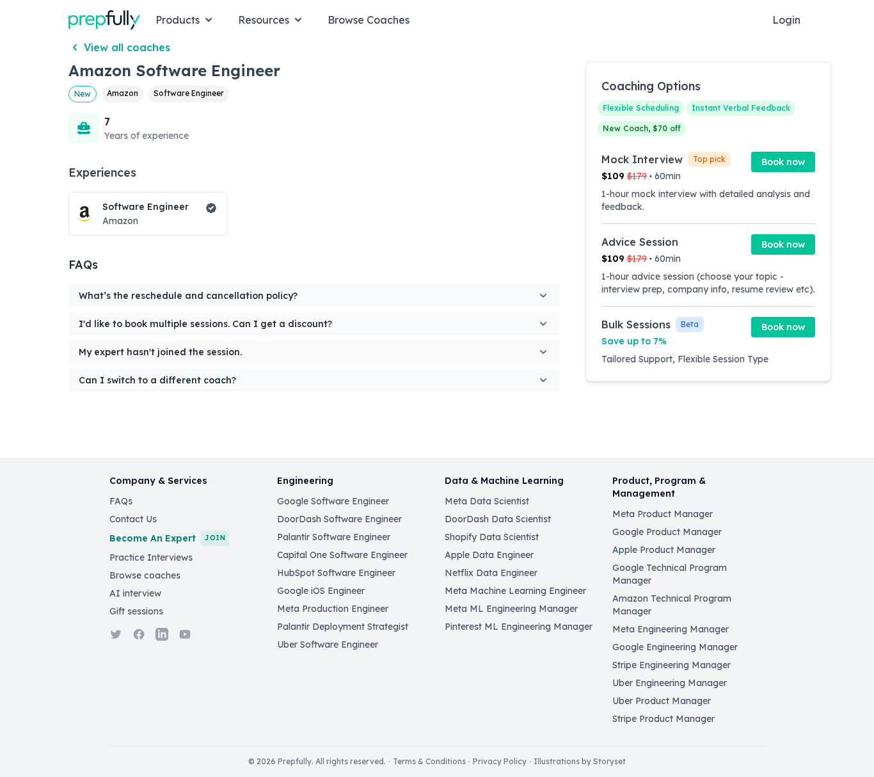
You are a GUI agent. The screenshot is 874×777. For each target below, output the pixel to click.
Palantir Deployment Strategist (342, 626)
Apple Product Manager (663, 550)
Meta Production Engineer (332, 608)
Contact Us (133, 519)
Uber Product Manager (661, 701)
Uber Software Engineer (327, 644)
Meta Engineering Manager (670, 629)
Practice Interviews (151, 557)
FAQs (120, 501)
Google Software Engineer (333, 501)
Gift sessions (136, 611)
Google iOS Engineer (321, 591)
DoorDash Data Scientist (498, 519)
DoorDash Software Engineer (339, 519)
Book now (783, 162)
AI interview (135, 593)
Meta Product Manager (662, 514)
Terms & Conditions (429, 761)
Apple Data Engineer (489, 555)
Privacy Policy (500, 761)
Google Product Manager (667, 532)
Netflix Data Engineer (491, 573)
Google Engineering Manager (675, 647)
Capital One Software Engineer (342, 555)
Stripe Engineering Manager (671, 665)
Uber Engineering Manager (669, 683)
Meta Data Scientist (487, 501)
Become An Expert (167, 538)
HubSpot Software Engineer (336, 573)
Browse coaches (144, 575)
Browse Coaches (368, 19)
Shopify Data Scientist (492, 537)
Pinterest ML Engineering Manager (518, 626)
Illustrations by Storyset (580, 761)
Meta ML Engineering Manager (511, 608)
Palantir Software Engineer (333, 537)
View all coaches (127, 47)
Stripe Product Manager (663, 719)
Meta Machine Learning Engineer (515, 591)
